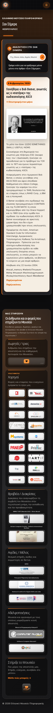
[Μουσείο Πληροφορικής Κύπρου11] (26, 634)
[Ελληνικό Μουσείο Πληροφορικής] (5, 5)
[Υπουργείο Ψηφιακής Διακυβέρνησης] (26, 584)
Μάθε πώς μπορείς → (19, 678)
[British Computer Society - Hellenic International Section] (26, 536)
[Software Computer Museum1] (26, 648)
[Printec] (36, 447)
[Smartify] (36, 458)
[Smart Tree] (17, 469)
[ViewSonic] (17, 479)
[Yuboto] (36, 479)
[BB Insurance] (17, 404)
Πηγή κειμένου (14, 280)
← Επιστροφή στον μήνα (19, 102)
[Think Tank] (36, 469)
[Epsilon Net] (36, 414)
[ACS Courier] (36, 393)
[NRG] (36, 436)
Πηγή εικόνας (13, 284)
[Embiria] (17, 414)
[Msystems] (17, 436)
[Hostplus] (36, 425)
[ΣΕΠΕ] (26, 571)
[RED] (17, 458)
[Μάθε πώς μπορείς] (26, 688)
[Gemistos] (17, 425)
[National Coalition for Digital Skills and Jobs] (26, 598)
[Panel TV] (17, 447)
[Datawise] (36, 404)
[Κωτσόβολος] (17, 393)
